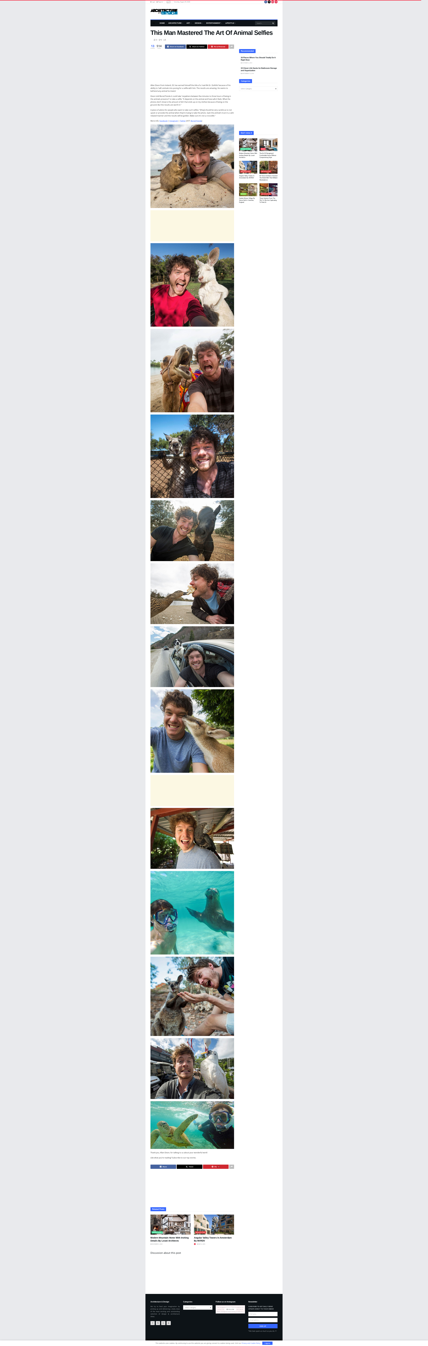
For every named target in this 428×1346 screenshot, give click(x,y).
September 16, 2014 (248, 73)
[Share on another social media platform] (231, 47)
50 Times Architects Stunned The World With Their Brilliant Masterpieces (268, 178)
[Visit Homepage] (164, 11)
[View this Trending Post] (195, 1244)
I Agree (267, 1343)
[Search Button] (273, 23)
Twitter (183, 121)
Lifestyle (229, 23)
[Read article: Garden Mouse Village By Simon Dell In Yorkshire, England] (248, 189)
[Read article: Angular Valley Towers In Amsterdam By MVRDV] (214, 1225)
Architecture (175, 23)
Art (188, 23)
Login (153, 2)
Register (160, 2)
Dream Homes (157, 1232)
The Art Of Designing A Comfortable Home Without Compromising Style (267, 155)
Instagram (173, 121)
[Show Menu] (154, 23)
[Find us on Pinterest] (276, 2)
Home (162, 23)
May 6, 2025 (201, 1244)
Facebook (163, 121)
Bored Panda (196, 121)
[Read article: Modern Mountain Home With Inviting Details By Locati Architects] (170, 1225)
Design (198, 23)
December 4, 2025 (157, 1244)
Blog (263, 149)
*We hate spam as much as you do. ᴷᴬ (262, 1331)
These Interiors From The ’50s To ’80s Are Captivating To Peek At (268, 200)
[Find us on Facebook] (265, 2)
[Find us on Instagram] (272, 2)
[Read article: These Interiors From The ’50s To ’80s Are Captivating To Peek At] (268, 189)
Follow (231, 1309)
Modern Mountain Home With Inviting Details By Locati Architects (248, 155)
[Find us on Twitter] (269, 2)
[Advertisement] (237, 11)
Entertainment (213, 23)
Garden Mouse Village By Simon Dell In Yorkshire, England (247, 200)
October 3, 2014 (247, 63)
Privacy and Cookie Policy (251, 1343)
